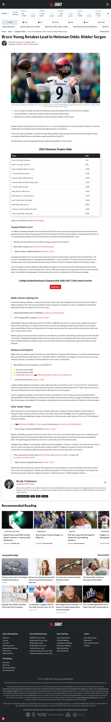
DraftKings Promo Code (38, 645)
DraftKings (40, 220)
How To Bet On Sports (91, 643)
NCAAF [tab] (56, 22)
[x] (105, 482)
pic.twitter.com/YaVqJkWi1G (53, 313)
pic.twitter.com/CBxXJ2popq (43, 247)
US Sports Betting (63, 640)
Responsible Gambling (10, 648)
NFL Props (6, 665)
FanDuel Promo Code (37, 648)
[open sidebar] (3, 4)
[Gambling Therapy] (42, 714)
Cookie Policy (68, 679)
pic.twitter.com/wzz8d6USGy (61, 375)
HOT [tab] (10, 23)
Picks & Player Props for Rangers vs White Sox (49, 536)
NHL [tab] (87, 22)
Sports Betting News (12, 531)
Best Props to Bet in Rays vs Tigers (56, 27)
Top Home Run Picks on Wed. (30, 27)
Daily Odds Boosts (9, 27)
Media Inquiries (8, 653)
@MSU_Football (45, 455)
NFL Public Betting (9, 668)
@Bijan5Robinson (27, 375)
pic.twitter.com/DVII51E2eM (24, 457)
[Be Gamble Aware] (55, 715)
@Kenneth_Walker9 (61, 455)
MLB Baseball (41, 531)
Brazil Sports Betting (64, 645)
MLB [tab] (26, 22)
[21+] (28, 714)
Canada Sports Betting (64, 643)
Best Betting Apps (63, 648)
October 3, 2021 (48, 462)
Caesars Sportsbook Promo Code (41, 651)
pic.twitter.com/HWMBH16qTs (69, 424)
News (10, 31)
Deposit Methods (62, 651)
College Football (19, 31)
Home (4, 31)
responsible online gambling (85, 697)
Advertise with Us (9, 645)
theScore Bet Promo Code (38, 640)
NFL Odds (6, 662)
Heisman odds (49, 126)
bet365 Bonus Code (36, 643)
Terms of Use (59, 679)
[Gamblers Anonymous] (68, 715)
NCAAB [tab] (102, 22)
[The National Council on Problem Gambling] (79, 715)
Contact (5, 640)
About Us (6, 638)
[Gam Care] (33, 714)
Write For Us (7, 651)
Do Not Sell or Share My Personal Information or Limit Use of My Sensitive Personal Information (55, 709)
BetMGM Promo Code (37, 638)
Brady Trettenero (16, 42)
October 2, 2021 (48, 251)
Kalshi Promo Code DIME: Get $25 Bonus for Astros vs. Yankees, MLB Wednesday (17, 537)
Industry (72, 531)
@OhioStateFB (24, 424)
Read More (55, 287)
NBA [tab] (71, 22)
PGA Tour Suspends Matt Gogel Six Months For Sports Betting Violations (81, 537)
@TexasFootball (43, 375)
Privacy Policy (49, 679)
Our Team (6, 643)
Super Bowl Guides (90, 638)
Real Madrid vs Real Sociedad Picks (85, 27)
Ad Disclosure (104, 31)
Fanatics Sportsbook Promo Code (41, 653)
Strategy (86, 645)
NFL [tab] (41, 22)
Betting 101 (88, 640)
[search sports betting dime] (107, 4)
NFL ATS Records (8, 670)
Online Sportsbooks (63, 638)
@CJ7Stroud (37, 424)
